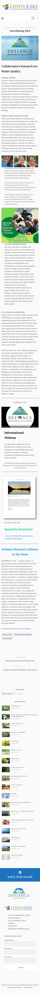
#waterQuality (7, 638)
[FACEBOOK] (32, 18)
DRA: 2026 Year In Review (18, 828)
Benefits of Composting (18, 732)
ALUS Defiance (15, 837)
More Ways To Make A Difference (21, 802)
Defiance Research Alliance (21, 629)
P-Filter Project (15, 706)
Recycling (14, 793)
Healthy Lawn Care (16, 750)
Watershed (31, 27)
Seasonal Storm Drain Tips (19, 776)
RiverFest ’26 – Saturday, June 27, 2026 (22, 811)
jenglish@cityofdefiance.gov (18, 929)
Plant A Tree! (15, 741)
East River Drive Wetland (18, 846)
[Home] (20, 10)
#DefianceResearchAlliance (23, 634)
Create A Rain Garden (17, 767)
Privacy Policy (28, 987)
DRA (21, 27)
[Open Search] (38, 18)
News (25, 27)
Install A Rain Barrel (17, 723)
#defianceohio (7, 634)
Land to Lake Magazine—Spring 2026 (22, 820)
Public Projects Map (17, 855)
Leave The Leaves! (16, 785)
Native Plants (15, 758)
